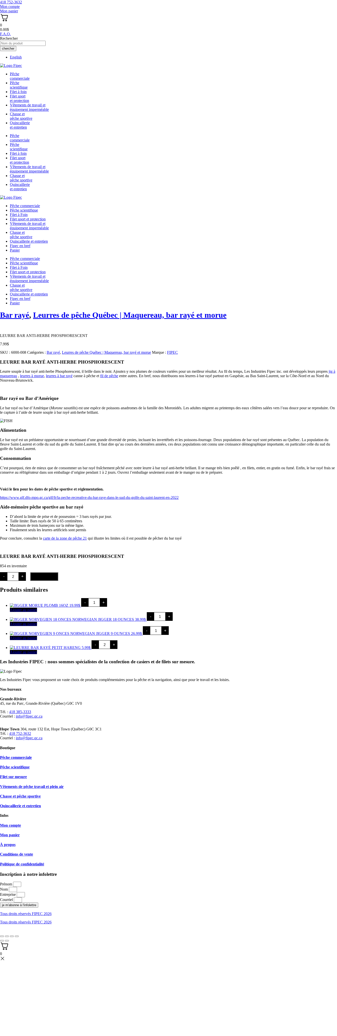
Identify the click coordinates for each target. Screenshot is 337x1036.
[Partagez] (12, 936)
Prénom (6, 884)
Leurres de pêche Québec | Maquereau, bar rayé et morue (129, 315)
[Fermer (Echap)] (17, 936)
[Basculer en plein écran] (7, 936)
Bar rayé (14, 315)
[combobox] (23, 43)
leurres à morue (32, 376)
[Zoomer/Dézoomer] (2, 936)
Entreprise (8, 894)
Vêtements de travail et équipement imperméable (29, 107)
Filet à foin (18, 92)
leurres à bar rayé (59, 376)
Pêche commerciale (25, 206)
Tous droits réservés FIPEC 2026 (26, 914)
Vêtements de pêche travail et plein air (32, 786)
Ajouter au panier (44, 576)
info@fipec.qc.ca (29, 716)
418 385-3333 (20, 712)
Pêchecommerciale (20, 76)
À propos (8, 844)
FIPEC (172, 352)
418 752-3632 (20, 733)
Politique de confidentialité (22, 864)
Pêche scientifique (24, 210)
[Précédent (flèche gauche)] (2, 940)
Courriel (7, 900)
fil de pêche (109, 376)
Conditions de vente (16, 854)
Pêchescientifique (19, 85)
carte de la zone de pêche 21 (65, 538)
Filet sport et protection (28, 219)
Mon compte (10, 825)
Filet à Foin (19, 215)
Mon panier (10, 835)
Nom (4, 889)
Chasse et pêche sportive (21, 116)
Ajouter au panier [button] (23, 610)
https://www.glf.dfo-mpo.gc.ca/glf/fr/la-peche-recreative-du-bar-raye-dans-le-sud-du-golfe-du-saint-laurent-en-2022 (89, 497)
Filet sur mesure (13, 777)
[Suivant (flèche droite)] (7, 940)
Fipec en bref (20, 246)
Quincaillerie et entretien (29, 241)
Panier (15, 250)
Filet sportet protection (19, 98)
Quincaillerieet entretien (20, 125)
